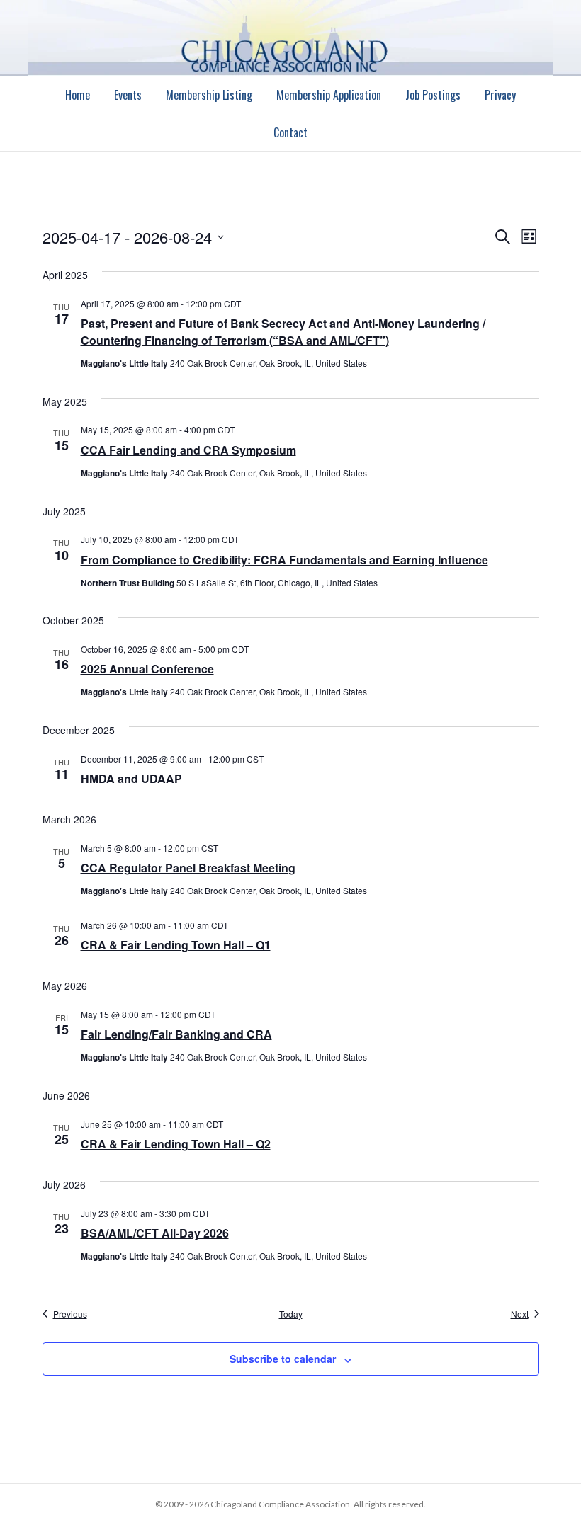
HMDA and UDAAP (131, 778)
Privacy (500, 94)
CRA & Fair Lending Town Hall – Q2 (176, 1144)
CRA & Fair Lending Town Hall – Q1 (176, 945)
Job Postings (433, 94)
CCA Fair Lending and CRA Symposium (188, 450)
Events (128, 94)
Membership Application (328, 94)
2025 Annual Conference (147, 669)
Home (77, 94)
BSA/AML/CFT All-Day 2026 (155, 1233)
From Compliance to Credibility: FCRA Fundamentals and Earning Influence (284, 560)
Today (291, 1314)
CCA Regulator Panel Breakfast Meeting (188, 867)
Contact (290, 132)
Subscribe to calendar (283, 1359)
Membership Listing (209, 94)
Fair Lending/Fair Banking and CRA (176, 1034)
